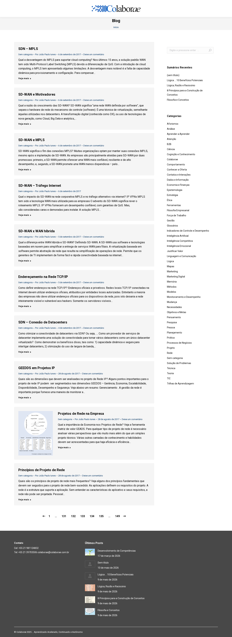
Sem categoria (25, 54)
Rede (170, 353)
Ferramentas (174, 205)
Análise (171, 129)
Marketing (172, 271)
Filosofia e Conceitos (178, 99)
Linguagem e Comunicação (181, 256)
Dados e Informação (178, 179)
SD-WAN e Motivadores (36, 94)
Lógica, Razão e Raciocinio (181, 85)
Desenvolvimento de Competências (117, 550)
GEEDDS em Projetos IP (36, 368)
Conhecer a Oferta (177, 169)
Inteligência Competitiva (180, 241)
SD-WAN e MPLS (31, 140)
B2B (169, 144)
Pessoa (171, 327)
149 (117, 516)
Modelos (171, 291)
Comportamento (176, 164)
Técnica (171, 368)
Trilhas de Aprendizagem (180, 383)
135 (101, 516)
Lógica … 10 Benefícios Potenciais (185, 80)
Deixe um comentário (93, 54)
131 (64, 516)
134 (92, 516)
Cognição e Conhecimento (181, 154)
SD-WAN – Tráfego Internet (39, 186)
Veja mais (23, 78)
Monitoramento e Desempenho (184, 297)
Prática (171, 337)
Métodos (171, 286)
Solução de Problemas (179, 363)
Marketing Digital (176, 276)
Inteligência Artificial (178, 235)
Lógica (170, 261)
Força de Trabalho (176, 215)
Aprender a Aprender (178, 134)
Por (45, 54)
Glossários (172, 225)
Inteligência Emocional (179, 246)
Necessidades (174, 307)
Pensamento (174, 317)
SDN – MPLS (28, 49)
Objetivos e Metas (176, 312)
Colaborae (172, 159)
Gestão (171, 220)
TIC (169, 378)
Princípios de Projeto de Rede (41, 470)
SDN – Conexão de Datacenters (42, 322)
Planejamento (174, 332)
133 (82, 516)
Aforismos (172, 123)
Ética (169, 200)
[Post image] (90, 552)
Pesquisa (172, 322)
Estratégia (172, 195)
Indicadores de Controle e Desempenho (188, 230)
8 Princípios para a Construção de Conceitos (185, 92)
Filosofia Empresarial (178, 210)
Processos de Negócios (179, 342)
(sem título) (173, 75)
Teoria (170, 373)
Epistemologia (174, 190)
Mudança (172, 302)
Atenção (171, 139)
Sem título (103, 562)
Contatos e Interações (179, 174)
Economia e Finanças (178, 185)
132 (73, 516)
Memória (172, 281)
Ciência (171, 149)
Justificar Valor (175, 251)
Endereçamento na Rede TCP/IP (43, 277)
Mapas (170, 266)
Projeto (171, 348)
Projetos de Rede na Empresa (81, 414)
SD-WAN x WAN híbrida (36, 231)
